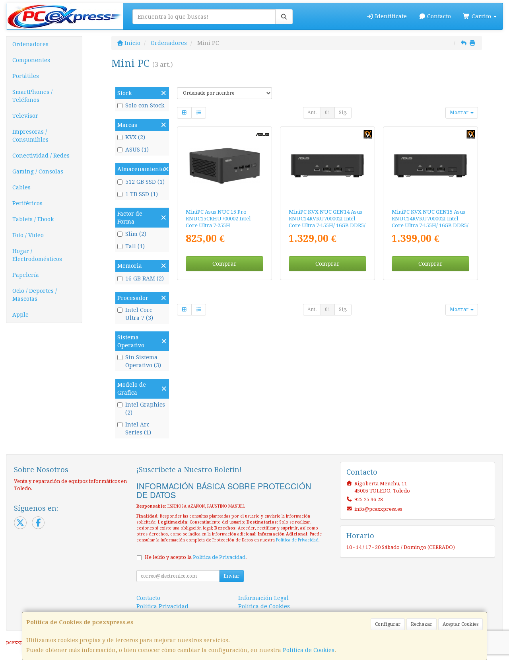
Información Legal (263, 598)
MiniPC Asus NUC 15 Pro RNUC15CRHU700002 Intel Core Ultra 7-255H (218, 219)
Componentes (31, 60)
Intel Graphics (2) (145, 408)
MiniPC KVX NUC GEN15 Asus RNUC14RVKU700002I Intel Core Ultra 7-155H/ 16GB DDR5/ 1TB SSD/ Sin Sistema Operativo (430, 225)
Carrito (481, 16)
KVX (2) (135, 137)
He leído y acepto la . (196, 557)
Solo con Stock (144, 105)
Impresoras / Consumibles (30, 135)
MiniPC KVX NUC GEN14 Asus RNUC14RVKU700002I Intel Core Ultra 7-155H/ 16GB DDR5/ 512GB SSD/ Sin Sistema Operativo (327, 225)
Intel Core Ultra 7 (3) (139, 314)
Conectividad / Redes (41, 155)
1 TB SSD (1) (141, 194)
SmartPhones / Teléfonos (32, 96)
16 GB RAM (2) (144, 278)
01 (327, 112)
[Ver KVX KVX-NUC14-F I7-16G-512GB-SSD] (327, 165)
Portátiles (25, 76)
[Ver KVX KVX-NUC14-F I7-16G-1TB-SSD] (430, 165)
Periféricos (27, 203)
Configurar (387, 624)
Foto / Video (28, 235)
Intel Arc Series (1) (138, 428)
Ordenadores (30, 44)
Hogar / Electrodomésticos (37, 255)
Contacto (438, 16)
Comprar (224, 264)
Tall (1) (135, 246)
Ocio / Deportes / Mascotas (34, 295)
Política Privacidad (162, 606)
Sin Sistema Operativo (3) (143, 361)
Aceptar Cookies (460, 624)
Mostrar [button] (460, 112)
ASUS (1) (137, 149)
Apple (20, 315)
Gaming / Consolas (37, 171)
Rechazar (421, 624)
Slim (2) (135, 234)
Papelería (25, 275)
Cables (21, 187)
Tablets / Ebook (33, 219)
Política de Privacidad (297, 540)
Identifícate (390, 16)
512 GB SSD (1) (145, 182)
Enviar (231, 576)
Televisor (25, 116)
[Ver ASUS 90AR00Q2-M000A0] (224, 165)
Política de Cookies (308, 650)
